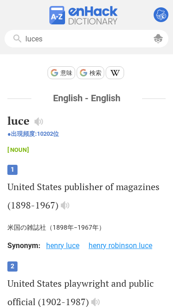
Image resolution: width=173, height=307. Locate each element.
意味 (66, 73)
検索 (95, 73)
